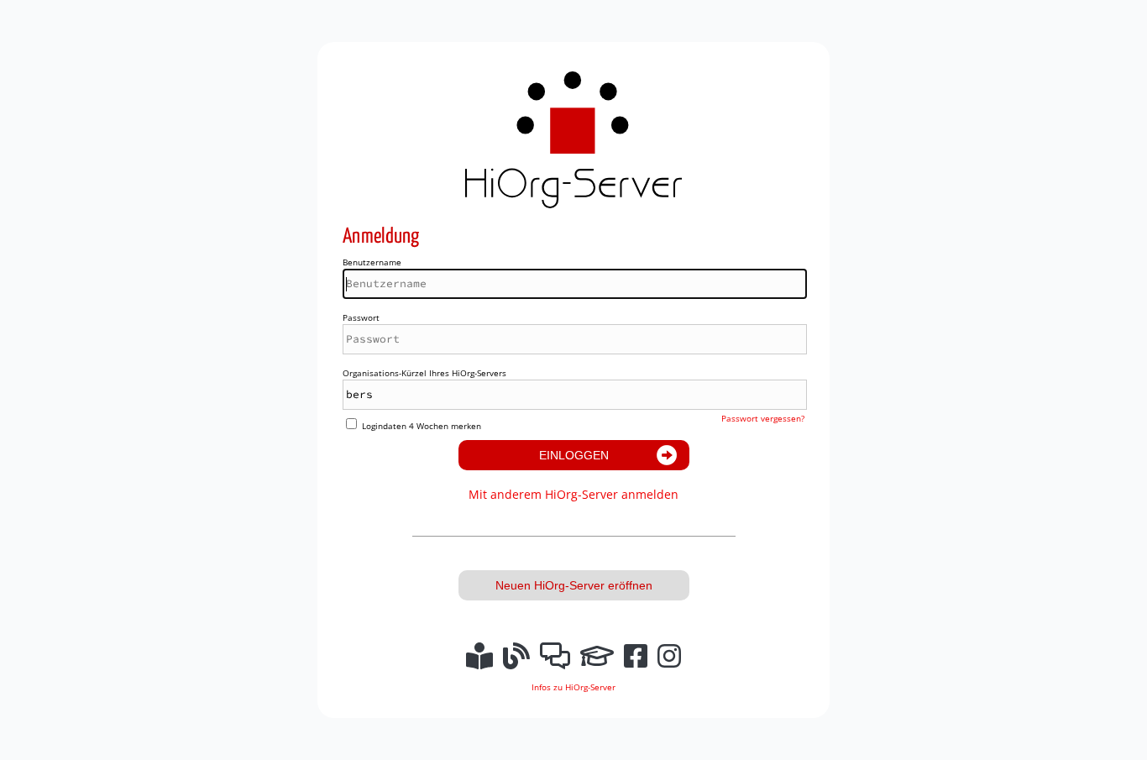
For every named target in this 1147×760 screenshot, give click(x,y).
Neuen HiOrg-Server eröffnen (573, 585)
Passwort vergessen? (762, 418)
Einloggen (574, 455)
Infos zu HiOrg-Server (573, 687)
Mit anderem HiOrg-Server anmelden (573, 494)
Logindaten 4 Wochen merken (421, 426)
